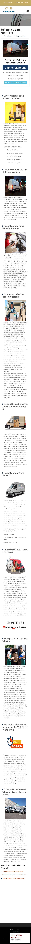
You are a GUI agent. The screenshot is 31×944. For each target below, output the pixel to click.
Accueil (3, 36)
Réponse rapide (15, 627)
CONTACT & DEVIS (22, 3)
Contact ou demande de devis (16, 82)
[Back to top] (26, 939)
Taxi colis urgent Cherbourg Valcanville (13, 878)
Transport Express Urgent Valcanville (12, 871)
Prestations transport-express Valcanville (14, 875)
